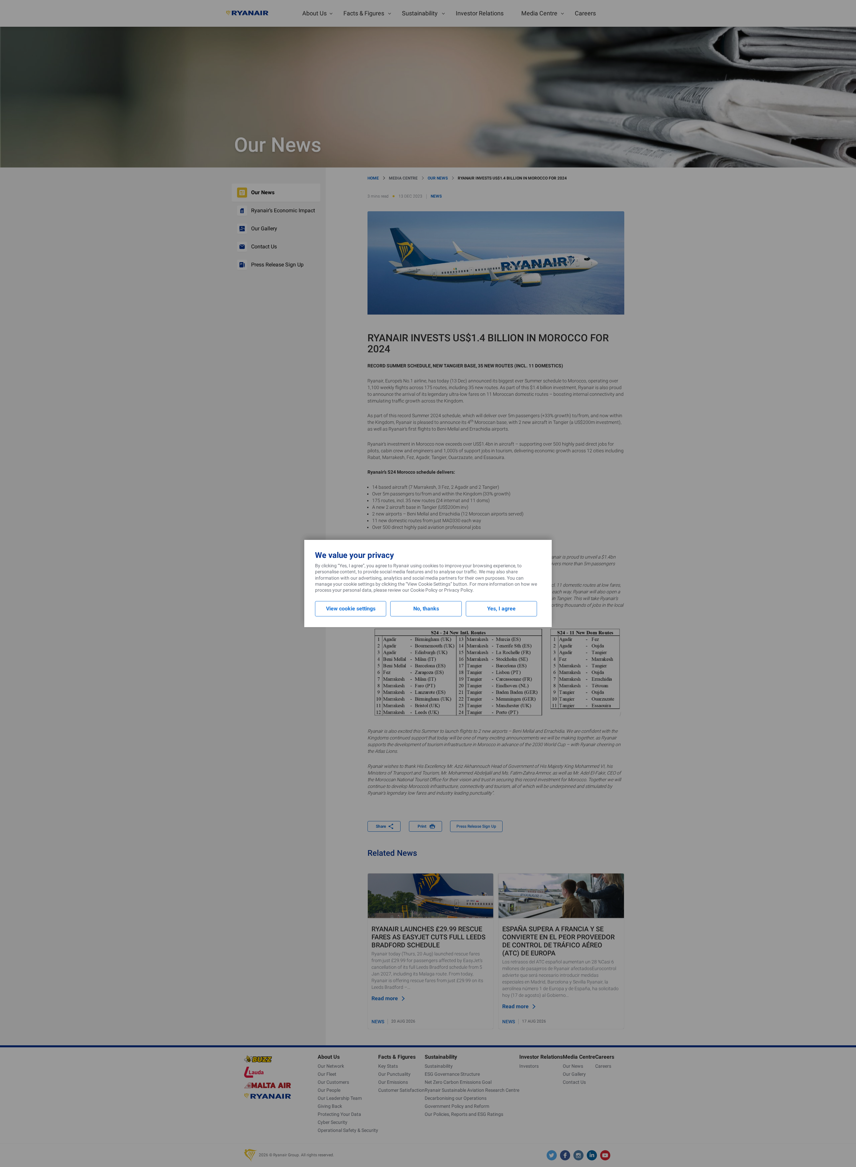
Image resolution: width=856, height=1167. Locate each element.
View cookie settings (351, 608)
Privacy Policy (458, 590)
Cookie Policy (424, 590)
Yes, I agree (501, 608)
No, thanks (426, 608)
